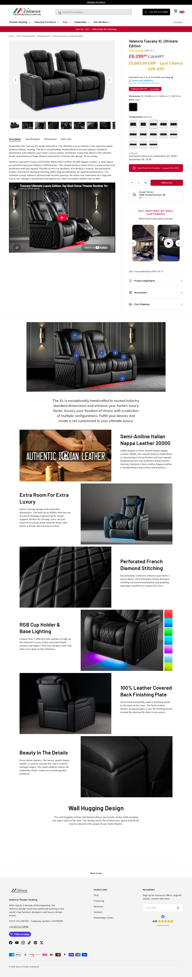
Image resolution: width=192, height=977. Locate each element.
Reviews (98, 906)
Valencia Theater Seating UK (27, 967)
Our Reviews (101, 22)
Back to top (96, 873)
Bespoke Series (44, 36)
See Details (154, 89)
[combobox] (93, 12)
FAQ (96, 895)
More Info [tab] (66, 139)
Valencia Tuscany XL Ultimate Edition (68, 36)
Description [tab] (15, 139)
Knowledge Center (104, 917)
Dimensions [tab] (50, 139)
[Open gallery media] (143, 243)
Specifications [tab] (32, 139)
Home (11, 36)
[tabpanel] (62, 199)
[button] (176, 11)
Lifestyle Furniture (45, 22)
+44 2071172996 (18, 926)
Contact (178, 22)
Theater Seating (18, 22)
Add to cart (166, 182)
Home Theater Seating (26, 36)
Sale (65, 22)
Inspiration (80, 22)
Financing (99, 900)
